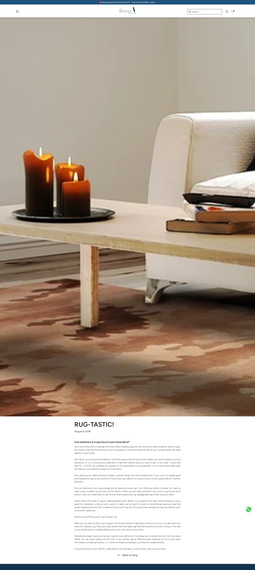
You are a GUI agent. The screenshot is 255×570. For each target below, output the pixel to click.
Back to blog (129, 555)
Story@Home (143, 495)
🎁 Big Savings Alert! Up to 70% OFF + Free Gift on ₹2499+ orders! (127, 2)
